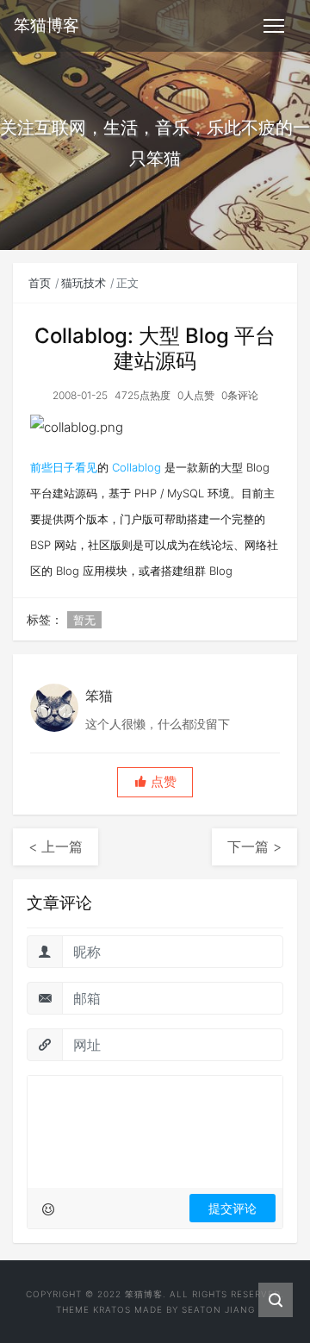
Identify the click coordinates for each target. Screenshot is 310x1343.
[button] (155, 782)
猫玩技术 (83, 283)
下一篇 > (254, 846)
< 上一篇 (55, 846)
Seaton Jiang (218, 1309)
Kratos (112, 1309)
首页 (39, 283)
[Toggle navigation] (273, 26)
